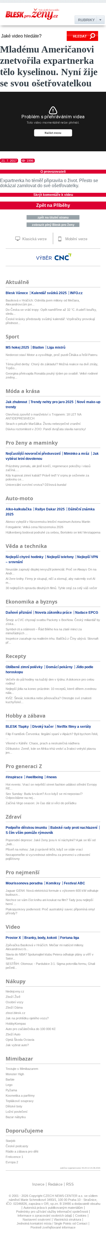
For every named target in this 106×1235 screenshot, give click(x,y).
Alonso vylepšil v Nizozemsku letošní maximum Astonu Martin (48, 521)
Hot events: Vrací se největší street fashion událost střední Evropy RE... (51, 786)
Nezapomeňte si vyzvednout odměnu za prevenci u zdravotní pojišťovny (48, 856)
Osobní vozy (14, 1002)
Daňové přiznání (19, 613)
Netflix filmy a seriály (74, 727)
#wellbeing (35, 777)
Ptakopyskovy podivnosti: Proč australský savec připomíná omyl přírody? (50, 911)
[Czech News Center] (63, 256)
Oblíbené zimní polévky (25, 667)
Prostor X (14, 938)
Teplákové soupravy (20, 1101)
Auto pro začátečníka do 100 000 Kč (31, 1029)
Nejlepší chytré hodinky (25, 557)
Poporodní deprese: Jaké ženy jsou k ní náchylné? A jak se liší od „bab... (51, 842)
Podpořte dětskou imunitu (27, 828)
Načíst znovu (53, 132)
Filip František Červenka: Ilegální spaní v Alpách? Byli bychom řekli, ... (52, 736)
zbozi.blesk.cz (15, 1013)
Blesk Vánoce (17, 293)
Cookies (80, 1215)
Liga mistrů (56, 347)
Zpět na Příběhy (53, 205)
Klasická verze (34, 239)
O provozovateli (53, 172)
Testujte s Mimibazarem (22, 1068)
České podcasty (17, 1146)
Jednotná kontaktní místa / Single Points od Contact (52, 1223)
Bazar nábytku (16, 1117)
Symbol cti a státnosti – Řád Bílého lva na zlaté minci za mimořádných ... (44, 631)
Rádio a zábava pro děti (22, 1151)
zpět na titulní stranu (53, 217)
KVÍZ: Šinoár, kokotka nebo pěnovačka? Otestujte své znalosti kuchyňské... (48, 700)
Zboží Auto (13, 1034)
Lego (9, 1085)
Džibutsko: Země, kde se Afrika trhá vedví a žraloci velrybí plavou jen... (51, 750)
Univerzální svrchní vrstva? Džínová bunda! (36, 484)
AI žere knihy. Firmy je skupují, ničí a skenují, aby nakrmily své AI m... (50, 580)
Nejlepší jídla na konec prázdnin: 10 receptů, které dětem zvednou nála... (51, 690)
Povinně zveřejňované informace (53, 1227)
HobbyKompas (16, 1023)
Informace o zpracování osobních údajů (45, 1215)
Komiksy (53, 883)
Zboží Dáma (14, 1007)
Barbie (10, 1079)
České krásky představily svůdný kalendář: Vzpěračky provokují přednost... (50, 321)
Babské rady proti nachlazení (74, 828)
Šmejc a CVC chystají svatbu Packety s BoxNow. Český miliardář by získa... (53, 622)
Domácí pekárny (59, 667)
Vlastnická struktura (67, 1219)
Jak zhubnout (17, 402)
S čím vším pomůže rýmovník (29, 833)
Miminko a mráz (77, 454)
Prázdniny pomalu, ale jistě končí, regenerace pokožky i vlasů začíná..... (48, 468)
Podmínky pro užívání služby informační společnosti (52, 1211)
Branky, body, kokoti (41, 938)
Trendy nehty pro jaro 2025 (52, 402)
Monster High (15, 1074)
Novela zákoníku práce (54, 613)
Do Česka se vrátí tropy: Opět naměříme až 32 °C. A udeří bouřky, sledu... (51, 311)
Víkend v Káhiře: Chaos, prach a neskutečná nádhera (42, 743)
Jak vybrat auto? (17, 1045)
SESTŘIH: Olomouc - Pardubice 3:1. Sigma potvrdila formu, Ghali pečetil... (50, 965)
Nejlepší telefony (61, 557)
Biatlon (39, 347)
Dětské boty (14, 1106)
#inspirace (14, 777)
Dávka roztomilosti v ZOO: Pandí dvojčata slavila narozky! (46, 429)
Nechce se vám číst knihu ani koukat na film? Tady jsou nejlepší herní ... (49, 902)
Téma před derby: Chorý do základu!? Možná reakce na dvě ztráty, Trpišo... (52, 366)
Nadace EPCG (86, 613)
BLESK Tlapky (18, 727)
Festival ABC (74, 883)
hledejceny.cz (15, 991)
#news (51, 777)
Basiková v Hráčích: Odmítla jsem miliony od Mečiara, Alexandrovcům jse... (43, 302)
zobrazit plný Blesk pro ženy (53, 224)
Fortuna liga (69, 938)
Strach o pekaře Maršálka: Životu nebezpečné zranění (43, 423)
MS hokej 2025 (18, 347)
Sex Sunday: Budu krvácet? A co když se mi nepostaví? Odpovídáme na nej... (44, 795)
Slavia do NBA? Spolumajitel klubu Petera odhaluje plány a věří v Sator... (50, 956)
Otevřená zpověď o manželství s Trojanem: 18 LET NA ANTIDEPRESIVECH (43, 416)
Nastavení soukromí (37, 1219)
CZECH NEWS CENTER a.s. (63, 1195)
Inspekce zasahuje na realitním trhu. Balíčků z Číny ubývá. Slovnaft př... (52, 640)
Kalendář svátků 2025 (49, 293)
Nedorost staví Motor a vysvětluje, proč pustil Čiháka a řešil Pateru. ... (52, 356)
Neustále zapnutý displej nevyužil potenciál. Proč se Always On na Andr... (51, 571)
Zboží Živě (13, 996)
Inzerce (38, 1184)
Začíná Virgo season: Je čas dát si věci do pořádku (41, 803)
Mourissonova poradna (25, 883)
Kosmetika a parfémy (20, 1095)
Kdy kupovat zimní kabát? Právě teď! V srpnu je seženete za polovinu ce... (47, 477)
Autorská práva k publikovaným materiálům (53, 1207)
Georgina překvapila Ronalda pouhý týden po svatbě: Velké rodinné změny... (52, 375)
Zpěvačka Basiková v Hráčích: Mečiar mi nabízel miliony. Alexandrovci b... (45, 947)
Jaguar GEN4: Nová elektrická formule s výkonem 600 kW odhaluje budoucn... (52, 892)
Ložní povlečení (16, 1111)
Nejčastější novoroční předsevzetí (33, 454)
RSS (70, 1184)
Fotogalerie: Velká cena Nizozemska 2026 (34, 527)
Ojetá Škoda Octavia (20, 1039)
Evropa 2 (12, 1162)
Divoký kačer (43, 727)
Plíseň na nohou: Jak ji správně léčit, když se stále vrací (44, 849)
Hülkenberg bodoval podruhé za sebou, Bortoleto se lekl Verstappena (53, 532)
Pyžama (11, 1090)
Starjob (10, 1140)
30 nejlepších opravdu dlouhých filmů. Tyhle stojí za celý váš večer (51, 588)
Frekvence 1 (14, 1157)
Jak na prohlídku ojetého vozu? (27, 1018)
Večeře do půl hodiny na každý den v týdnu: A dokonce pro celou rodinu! (50, 681)
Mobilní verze (75, 239)
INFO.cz (76, 293)
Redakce (55, 1184)
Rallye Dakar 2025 (50, 509)
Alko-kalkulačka (19, 509)
